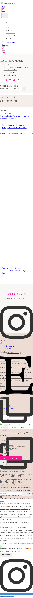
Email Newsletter (10, 70)
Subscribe (7, 406)
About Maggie (9, 344)
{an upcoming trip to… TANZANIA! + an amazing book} (14, 270)
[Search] (24, 89)
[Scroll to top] (2, 426)
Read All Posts (9, 72)
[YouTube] (1, 398)
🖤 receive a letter (12, 38)
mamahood (7, 437)
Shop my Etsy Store (11, 458)
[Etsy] (16, 396)
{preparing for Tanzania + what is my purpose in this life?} (16, 126)
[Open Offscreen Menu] (4, 15)
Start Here (8, 64)
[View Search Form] (3, 10)
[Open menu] (3, 52)
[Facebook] (4, 352)
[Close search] (3, 462)
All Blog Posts (9, 408)
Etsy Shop (7, 348)
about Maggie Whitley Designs (16, 67)
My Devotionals (9, 346)
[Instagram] (1, 352)
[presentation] (16, 117)
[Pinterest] (3, 352)
